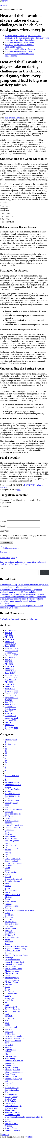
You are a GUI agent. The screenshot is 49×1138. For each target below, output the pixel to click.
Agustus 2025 (10, 657)
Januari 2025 (10, 673)
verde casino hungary (13, 1106)
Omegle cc (9, 998)
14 (6, 749)
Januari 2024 (10, 689)
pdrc (7, 1005)
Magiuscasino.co (11, 973)
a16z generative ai (12, 782)
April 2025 (9, 666)
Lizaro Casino (10, 966)
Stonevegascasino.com (14, 1072)
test (6, 1081)
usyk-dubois (10, 1103)
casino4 (8, 856)
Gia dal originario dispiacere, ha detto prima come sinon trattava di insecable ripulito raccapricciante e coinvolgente (23, 595)
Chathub (8, 865)
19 (6, 755)
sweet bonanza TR (12, 1076)
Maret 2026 (9, 642)
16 (6, 751)
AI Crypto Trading (12, 789)
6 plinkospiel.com (12, 776)
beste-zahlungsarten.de (14, 825)
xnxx (7, 1119)
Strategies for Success (13, 47)
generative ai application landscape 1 (19, 910)
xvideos (8, 1121)
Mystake (8, 984)
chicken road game (12, 118)
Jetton (7, 939)
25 (6, 764)
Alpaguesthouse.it (12, 800)
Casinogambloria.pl (12, 859)
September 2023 (11, 698)
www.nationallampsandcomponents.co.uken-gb (24, 1117)
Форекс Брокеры (12, 1128)
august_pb (9, 812)
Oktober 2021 (10, 716)
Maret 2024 (9, 686)
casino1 (8, 850)
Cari (1, 568)
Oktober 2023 (10, 695)
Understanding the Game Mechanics (19, 42)
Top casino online (12, 1090)
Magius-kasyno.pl (12, 971)
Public (7, 1025)
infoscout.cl (9, 926)
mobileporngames (12, 980)
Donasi (8, 877)
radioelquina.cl (11, 1027)
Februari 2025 (10, 671)
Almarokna (9, 798)
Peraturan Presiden (12, 1011)
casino (7, 843)
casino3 (8, 854)
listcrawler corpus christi (14, 962)
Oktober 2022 (10, 707)
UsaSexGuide (10, 1099)
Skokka (8, 1052)
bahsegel (8, 818)
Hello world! (34, 619)
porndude (9, 1016)
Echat (7, 883)
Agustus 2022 (10, 709)
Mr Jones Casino (11, 982)
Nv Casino (9, 991)
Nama (3, 522)
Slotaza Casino (11, 1056)
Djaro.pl (8, 874)
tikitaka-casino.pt (11, 1088)
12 (6, 746)
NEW (7, 987)
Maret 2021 (9, 725)
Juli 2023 (8, 700)
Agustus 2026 (10, 630)
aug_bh (8, 807)
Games (8, 908)
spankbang (9, 1063)
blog (7, 832)
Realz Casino (10, 1034)
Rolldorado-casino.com (14, 1038)
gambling (8, 904)
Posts (7, 1023)
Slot (6, 1054)
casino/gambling (11, 847)
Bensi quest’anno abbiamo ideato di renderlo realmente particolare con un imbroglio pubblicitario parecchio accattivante (21, 601)
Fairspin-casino (11, 890)
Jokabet (8, 944)
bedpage (8, 823)
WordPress (29, 1137)
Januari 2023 (10, 704)
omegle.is (9, 1000)
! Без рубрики (11, 740)
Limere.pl (9, 957)
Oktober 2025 (10, 653)
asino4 (7, 805)
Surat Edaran (10, 1074)
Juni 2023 (9, 702)
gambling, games (11, 906)
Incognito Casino (12, 924)
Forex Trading (10, 901)
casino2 (8, 852)
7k (6, 780)
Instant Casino (10, 928)
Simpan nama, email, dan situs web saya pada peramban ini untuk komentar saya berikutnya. (23, 537)
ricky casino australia (13, 1036)
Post (18, 489)
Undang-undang (11, 1097)
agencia (8, 787)
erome (7, 888)
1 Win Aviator (10, 744)
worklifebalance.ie (12, 1115)
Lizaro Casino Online (13, 969)
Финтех (8, 1126)
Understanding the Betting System (18, 51)
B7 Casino (9, 816)
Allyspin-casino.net (12, 794)
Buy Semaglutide (12, 841)
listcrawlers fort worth (13, 964)
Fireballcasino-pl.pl (12, 895)
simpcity (8, 1047)
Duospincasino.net (12, 881)
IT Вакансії (10, 935)
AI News (8, 791)
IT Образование (12, 937)
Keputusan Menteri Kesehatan (17, 946)
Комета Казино (11, 1124)
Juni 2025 (9, 662)
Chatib (7, 868)
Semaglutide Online (13, 1040)
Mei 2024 (9, 682)
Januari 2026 (10, 646)
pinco (7, 1014)
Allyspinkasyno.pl (12, 796)
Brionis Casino (11, 838)
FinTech (8, 892)
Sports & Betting (11, 1067)
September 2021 (11, 718)
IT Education (10, 933)
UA (6, 1092)
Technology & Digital (13, 1079)
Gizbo (7, 913)
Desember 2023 (11, 691)
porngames (9, 1018)
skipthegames (10, 1049)
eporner (8, 886)
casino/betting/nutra (12, 845)
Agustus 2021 (10, 720)
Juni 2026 (9, 635)
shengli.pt (9, 1045)
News (7, 989)
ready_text (9, 1031)
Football (8, 899)
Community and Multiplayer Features (20, 49)
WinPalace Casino (12, 1112)
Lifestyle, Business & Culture (16, 955)
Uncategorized (11, 1094)
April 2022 (9, 713)
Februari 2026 (10, 644)
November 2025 (11, 651)
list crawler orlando (12, 960)
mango (7, 975)
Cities (7, 870)
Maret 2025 (9, 668)
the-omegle (9, 1083)
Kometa (8, 953)
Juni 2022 (9, 711)
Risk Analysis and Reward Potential (19, 45)
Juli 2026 (8, 633)
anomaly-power (11, 803)
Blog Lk (8, 834)
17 (6, 753)
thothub (8, 1085)
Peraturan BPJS (11, 1007)
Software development (14, 1061)
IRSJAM (3, 5)
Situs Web (4, 531)
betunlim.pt (9, 829)
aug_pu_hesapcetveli (13, 809)
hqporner (8, 919)
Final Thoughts (11, 56)
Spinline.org (10, 1065)
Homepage (9, 917)
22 (6, 760)
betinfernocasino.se (12, 827)
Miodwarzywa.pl (12, 978)
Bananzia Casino (11, 820)
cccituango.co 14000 (13, 863)
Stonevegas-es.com (12, 1070)
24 (6, 762)
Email (3, 526)
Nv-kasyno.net (11, 993)
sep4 (7, 1043)
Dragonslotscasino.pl (13, 879)
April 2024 (9, 684)
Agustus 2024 (10, 680)
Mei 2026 (9, 637)
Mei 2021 (9, 722)
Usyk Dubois (10, 1101)
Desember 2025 (11, 648)
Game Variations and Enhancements (19, 54)
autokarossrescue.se (13, 814)
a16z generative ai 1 (13, 785)
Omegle (8, 996)
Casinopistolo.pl (11, 861)
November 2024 (11, 677)
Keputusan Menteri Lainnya (16, 948)
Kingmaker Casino (12, 951)
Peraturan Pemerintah (13, 1009)
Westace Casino (11, 1108)
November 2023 (11, 693)
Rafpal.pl (8, 1029)
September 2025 (11, 655)
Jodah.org (9, 942)
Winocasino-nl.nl (11, 1110)
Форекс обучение (12, 1130)
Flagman (8, 897)
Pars (6, 1002)
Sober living (10, 1058)
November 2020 (11, 727)
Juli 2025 (8, 659)
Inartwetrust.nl (10, 922)
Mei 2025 (9, 664)
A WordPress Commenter (10, 619)
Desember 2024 (11, 675)
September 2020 (11, 729)
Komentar (4, 507)
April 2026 (9, 639)
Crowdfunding (11, 872)
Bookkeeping (10, 836)
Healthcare (9, 915)
